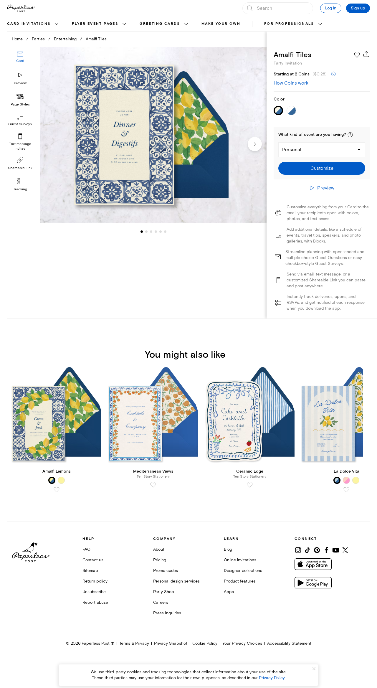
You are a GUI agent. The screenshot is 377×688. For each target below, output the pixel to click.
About (158, 549)
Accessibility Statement (289, 643)
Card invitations (29, 24)
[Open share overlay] (366, 53)
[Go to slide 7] (165, 231)
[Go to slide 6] (160, 231)
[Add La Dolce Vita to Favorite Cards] (346, 489)
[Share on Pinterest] (316, 550)
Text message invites (20, 146)
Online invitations (240, 559)
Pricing (159, 559)
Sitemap (90, 570)
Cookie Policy (204, 643)
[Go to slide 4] (151, 231)
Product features (240, 581)
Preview (20, 83)
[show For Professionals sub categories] (320, 24)
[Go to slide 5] (156, 231)
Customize (321, 168)
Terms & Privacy (134, 643)
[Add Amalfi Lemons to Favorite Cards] (56, 489)
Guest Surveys (20, 124)
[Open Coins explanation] (333, 74)
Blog (228, 549)
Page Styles (20, 104)
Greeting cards (160, 24)
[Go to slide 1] (141, 231)
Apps (229, 591)
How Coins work (291, 83)
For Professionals (289, 24)
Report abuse (95, 602)
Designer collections (243, 570)
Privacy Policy (272, 677)
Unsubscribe (94, 591)
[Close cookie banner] (314, 668)
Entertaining (65, 39)
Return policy (95, 581)
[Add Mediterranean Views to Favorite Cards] (153, 485)
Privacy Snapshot (170, 643)
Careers (160, 602)
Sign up (358, 8)
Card (20, 61)
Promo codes (165, 570)
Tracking (20, 189)
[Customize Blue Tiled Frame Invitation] (153, 135)
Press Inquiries (167, 613)
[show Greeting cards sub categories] (186, 24)
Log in (330, 8)
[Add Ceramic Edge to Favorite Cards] (249, 485)
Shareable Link (20, 168)
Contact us (92, 559)
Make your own (220, 24)
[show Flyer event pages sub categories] (124, 24)
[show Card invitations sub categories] (56, 24)
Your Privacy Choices (242, 643)
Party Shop (163, 591)
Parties (38, 39)
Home (17, 39)
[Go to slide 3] (146, 231)
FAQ (86, 549)
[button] (350, 135)
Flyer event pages (95, 24)
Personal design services (176, 581)
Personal (291, 150)
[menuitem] (33, 24)
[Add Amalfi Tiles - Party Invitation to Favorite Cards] (357, 55)
